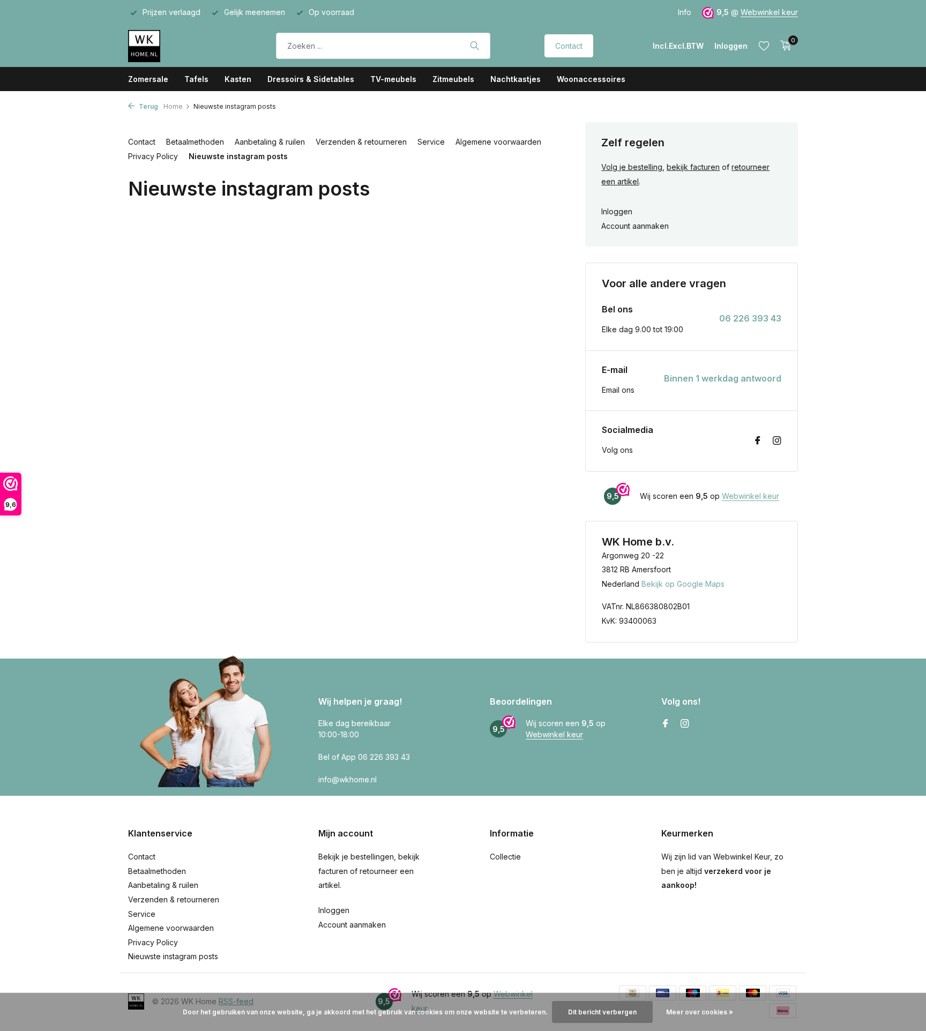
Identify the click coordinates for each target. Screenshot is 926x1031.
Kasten (238, 79)
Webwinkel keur (769, 12)
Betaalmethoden (195, 141)
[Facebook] (757, 441)
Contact (569, 45)
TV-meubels (393, 79)
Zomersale (148, 79)
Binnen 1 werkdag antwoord (722, 378)
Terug (147, 106)
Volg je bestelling (631, 166)
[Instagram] (777, 441)
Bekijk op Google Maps (683, 583)
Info (684, 12)
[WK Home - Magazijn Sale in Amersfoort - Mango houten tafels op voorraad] (175, 45)
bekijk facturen (693, 166)
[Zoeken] (474, 45)
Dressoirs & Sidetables (310, 79)
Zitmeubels (453, 79)
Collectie (505, 856)
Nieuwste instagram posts (238, 156)
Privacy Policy (153, 156)
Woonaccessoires (591, 79)
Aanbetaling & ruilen (270, 141)
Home (173, 106)
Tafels (196, 79)
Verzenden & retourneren (361, 141)
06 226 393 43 (750, 318)
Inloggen (616, 211)
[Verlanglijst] (764, 45)
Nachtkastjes (515, 79)
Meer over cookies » (699, 1012)
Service (431, 141)
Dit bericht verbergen (602, 1012)
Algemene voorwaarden (498, 141)
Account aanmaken (635, 225)
